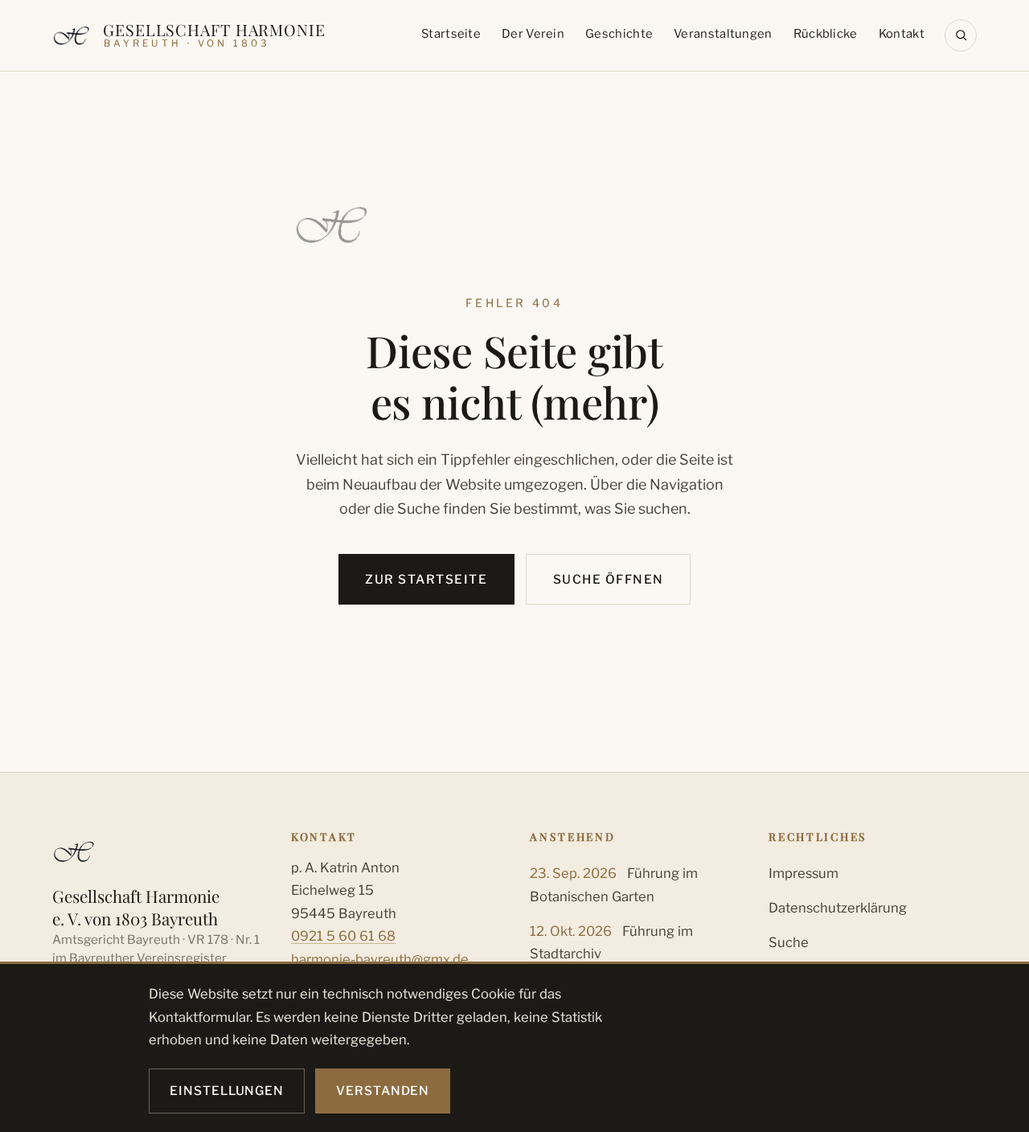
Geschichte (619, 34)
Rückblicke (825, 34)
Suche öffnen (608, 579)
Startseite (451, 34)
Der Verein (533, 34)
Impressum (803, 873)
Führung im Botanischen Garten (614, 884)
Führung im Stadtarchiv (611, 942)
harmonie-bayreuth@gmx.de (380, 959)
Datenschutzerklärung (838, 908)
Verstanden (382, 1090)
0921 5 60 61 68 (343, 936)
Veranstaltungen (723, 34)
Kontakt (901, 34)
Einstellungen (227, 1090)
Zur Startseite (426, 579)
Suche (789, 942)
